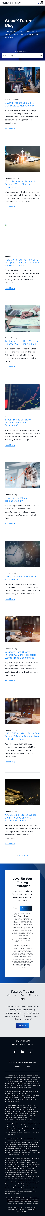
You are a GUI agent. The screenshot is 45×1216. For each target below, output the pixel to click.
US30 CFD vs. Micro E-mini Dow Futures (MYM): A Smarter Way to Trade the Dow (22, 736)
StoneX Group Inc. (33, 1091)
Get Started (22, 1026)
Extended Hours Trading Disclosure (26, 1204)
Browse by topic (22, 51)
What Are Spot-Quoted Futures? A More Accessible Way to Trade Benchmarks (20, 655)
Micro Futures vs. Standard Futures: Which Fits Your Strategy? (20, 184)
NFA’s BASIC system (25, 1087)
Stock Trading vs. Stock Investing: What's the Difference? (18, 422)
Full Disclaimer (10, 1135)
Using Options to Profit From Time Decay (21, 578)
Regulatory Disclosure (32, 1152)
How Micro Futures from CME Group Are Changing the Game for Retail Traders (22, 262)
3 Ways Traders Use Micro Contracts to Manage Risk (19, 104)
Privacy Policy (10, 1198)
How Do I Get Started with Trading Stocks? (19, 499)
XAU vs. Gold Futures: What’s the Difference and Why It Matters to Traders (21, 818)
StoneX (17, 1067)
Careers (27, 1067)
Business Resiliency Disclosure (17, 1202)
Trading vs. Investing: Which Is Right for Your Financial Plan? (21, 343)
